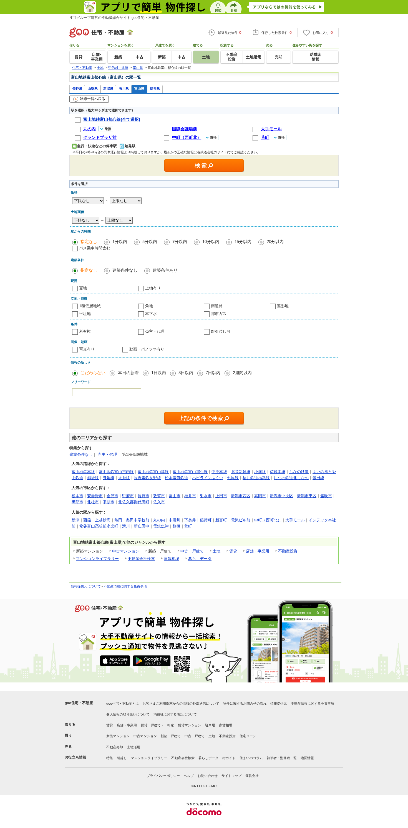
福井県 (155, 88)
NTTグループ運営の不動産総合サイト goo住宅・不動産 (114, 18)
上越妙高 (102, 520)
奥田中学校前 (137, 520)
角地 (149, 306)
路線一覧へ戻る (92, 99)
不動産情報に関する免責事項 (125, 586)
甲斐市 (108, 502)
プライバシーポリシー (163, 776)
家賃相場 (171, 558)
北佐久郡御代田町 (133, 502)
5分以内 (149, 241)
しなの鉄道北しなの (291, 478)
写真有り (87, 349)
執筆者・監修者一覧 (282, 758)
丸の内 (159, 520)
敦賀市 (159, 496)
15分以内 (243, 241)
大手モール (295, 520)
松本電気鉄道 (176, 478)
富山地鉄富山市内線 (116, 471)
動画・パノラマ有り (146, 349)
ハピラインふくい (207, 478)
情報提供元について (86, 586)
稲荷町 (205, 520)
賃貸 (233, 551)
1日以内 (158, 372)
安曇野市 (95, 496)
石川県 (124, 88)
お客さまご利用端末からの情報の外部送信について (181, 704)
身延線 (108, 478)
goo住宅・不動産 (79, 703)
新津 (75, 520)
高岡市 (260, 496)
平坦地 (85, 313)
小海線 (260, 471)
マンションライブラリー (97, 558)
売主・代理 (155, 331)
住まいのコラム (251, 758)
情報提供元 (278, 704)
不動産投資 (288, 551)
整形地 (283, 306)
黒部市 (77, 502)
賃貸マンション (189, 725)
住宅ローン (248, 736)
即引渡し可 (220, 331)
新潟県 (108, 88)
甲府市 (128, 496)
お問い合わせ (208, 776)
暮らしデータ (199, 558)
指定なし (88, 241)
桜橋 (176, 526)
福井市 (190, 496)
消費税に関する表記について (175, 714)
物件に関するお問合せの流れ (244, 704)
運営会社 (252, 776)
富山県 (139, 88)
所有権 (85, 331)
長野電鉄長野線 (147, 478)
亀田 (118, 520)
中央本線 (219, 471)
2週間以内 (242, 372)
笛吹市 (326, 496)
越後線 (93, 478)
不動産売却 (114, 747)
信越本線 (277, 471)
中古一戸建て (192, 551)
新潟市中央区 (281, 496)
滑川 (126, 526)
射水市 (205, 496)
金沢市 (112, 496)
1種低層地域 (90, 306)
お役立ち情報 (75, 757)
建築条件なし (124, 270)
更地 (83, 288)
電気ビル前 (240, 520)
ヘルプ (189, 776)
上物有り (153, 288)
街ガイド (229, 758)
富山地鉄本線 (83, 471)
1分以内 (119, 241)
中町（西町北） (267, 520)
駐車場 (210, 725)
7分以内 (179, 241)
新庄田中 (141, 526)
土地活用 (133, 747)
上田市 (221, 496)
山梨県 (93, 88)
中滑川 (174, 520)
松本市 (77, 496)
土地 (216, 551)
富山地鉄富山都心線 (190, 471)
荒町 (188, 526)
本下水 (151, 313)
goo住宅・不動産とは (122, 704)
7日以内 (213, 372)
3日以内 (185, 372)
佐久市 (159, 502)
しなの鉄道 (299, 471)
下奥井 (190, 520)
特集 (109, 758)
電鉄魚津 (161, 526)
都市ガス (218, 313)
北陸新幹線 (240, 471)
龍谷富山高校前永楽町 (98, 526)
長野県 (77, 88)
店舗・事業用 (257, 551)
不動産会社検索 (141, 558)
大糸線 (124, 478)
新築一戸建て (171, 736)
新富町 (221, 520)
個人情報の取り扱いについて (128, 714)
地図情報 (307, 758)
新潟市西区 (240, 496)
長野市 (143, 496)
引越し (122, 758)
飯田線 (318, 478)
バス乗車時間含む (94, 248)
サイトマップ (231, 776)
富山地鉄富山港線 (153, 471)
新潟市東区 (306, 496)
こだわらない (92, 372)
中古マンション (125, 551)
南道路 (217, 306)
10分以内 (210, 241)
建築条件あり (165, 270)
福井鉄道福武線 (256, 478)
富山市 (174, 496)
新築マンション (118, 736)
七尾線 (233, 478)
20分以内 (275, 241)
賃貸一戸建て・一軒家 (157, 725)
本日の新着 (128, 372)
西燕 (87, 520)
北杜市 (93, 502)
